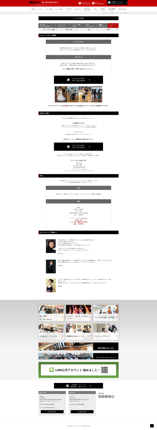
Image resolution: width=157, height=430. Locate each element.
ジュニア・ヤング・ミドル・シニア (62, 25)
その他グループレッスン (90, 25)
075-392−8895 (80, 404)
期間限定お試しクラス (102, 25)
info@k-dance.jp (49, 407)
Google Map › (52, 411)
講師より (109, 29)
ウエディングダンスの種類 (49, 29)
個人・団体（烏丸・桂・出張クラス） (46, 25)
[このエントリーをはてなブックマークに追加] (109, 396)
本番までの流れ (68, 29)
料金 (89, 29)
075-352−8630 (50, 404)
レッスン (116, 13)
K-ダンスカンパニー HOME (107, 13)
